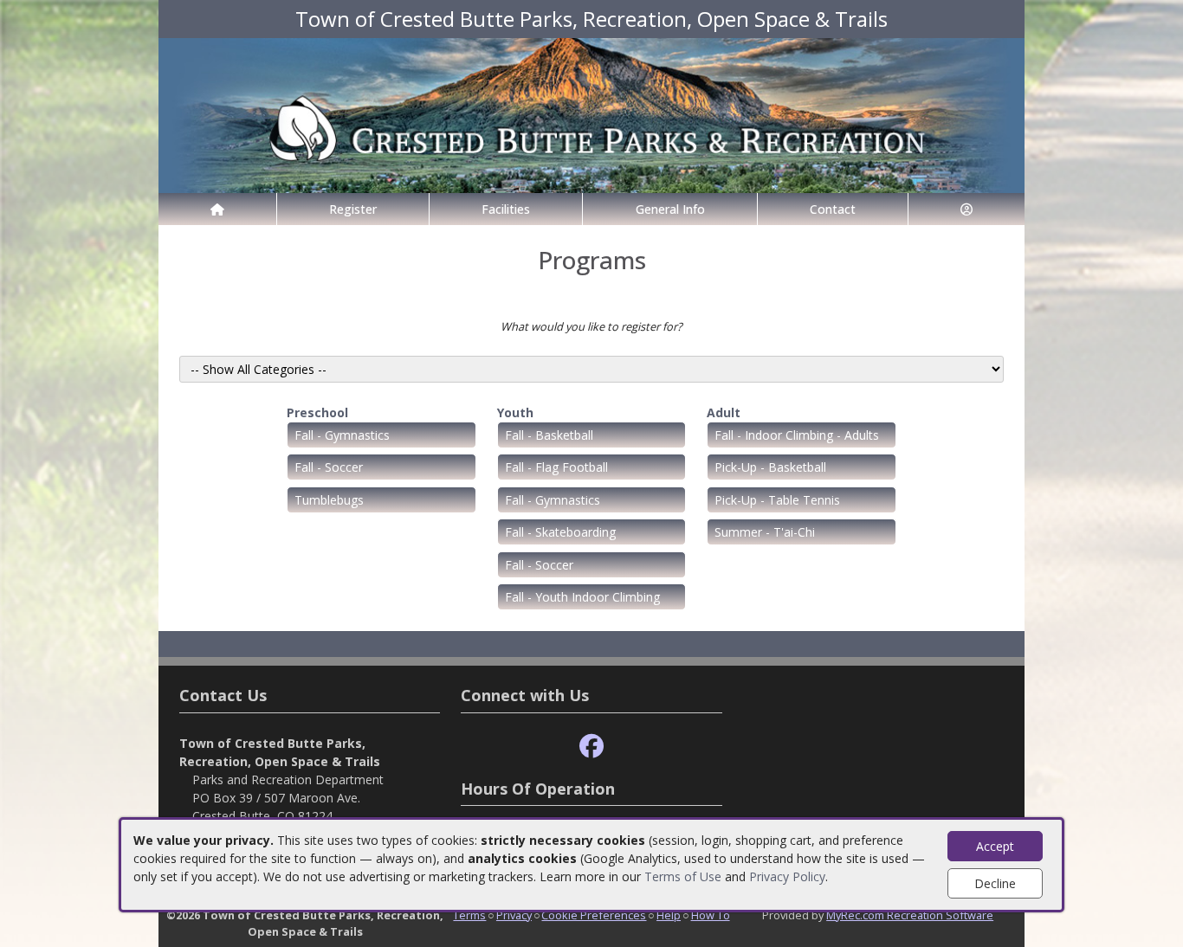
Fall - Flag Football (556, 467)
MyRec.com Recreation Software (909, 915)
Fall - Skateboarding (560, 532)
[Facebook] (591, 746)
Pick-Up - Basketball (770, 467)
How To (710, 915)
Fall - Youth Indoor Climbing (582, 597)
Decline (995, 883)
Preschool (317, 412)
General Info (670, 209)
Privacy (514, 915)
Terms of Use (682, 876)
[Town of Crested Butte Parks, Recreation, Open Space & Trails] (591, 114)
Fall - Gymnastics (342, 435)
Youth (515, 412)
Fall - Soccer (328, 467)
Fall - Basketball (549, 435)
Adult (723, 412)
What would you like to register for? (591, 326)
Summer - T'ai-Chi (764, 532)
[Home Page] (217, 209)
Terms (469, 915)
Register (353, 209)
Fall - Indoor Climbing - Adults (796, 435)
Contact (833, 209)
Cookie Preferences (593, 915)
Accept (995, 846)
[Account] (966, 209)
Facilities (506, 209)
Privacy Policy (787, 876)
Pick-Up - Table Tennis (777, 500)
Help (668, 915)
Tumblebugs (329, 500)
